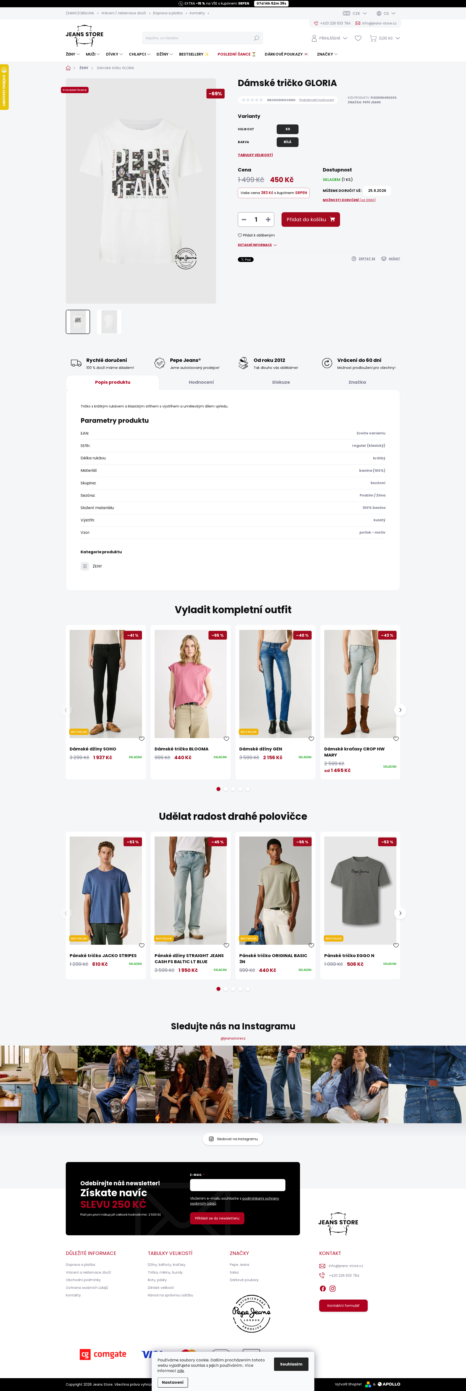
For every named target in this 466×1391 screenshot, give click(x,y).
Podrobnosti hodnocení (316, 100)
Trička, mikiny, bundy (165, 1272)
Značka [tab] (357, 382)
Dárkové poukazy (244, 1279)
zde (180, 1371)
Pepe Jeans (239, 1264)
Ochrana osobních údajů (87, 1287)
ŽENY (97, 566)
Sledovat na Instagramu (237, 1139)
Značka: (364, 102)
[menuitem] (73, 54)
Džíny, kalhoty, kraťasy (166, 1264)
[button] (218, 789)
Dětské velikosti (161, 1287)
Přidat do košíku (306, 219)
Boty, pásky (157, 1279)
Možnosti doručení (349, 200)
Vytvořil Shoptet (348, 1384)
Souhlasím (291, 1364)
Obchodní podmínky (83, 1279)
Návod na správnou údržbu (170, 1295)
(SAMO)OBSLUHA (80, 13)
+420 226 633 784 (344, 1275)
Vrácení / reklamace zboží (123, 13)
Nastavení (173, 1382)
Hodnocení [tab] (201, 382)
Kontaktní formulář (343, 1305)
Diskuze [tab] (281, 382)
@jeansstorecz (233, 1038)
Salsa (234, 1272)
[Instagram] (332, 1287)
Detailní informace (255, 245)
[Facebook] (322, 1287)
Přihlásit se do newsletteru (217, 1218)
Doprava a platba (168, 13)
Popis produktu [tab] (112, 382)
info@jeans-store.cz (346, 1265)
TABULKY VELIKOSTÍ (255, 155)
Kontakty (197, 13)
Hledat (256, 38)
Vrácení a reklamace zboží (88, 1272)
